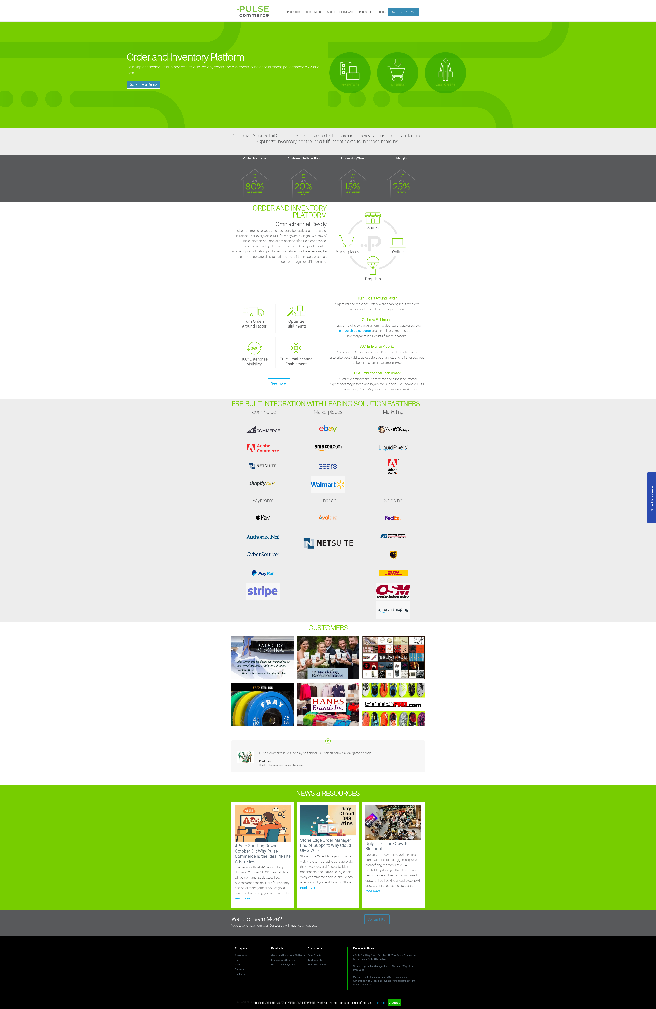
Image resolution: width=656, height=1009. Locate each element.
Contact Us (376, 919)
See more (278, 383)
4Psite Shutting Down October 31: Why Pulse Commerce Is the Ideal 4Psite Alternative (263, 853)
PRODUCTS (293, 12)
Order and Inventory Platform (288, 955)
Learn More (380, 1002)
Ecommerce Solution (283, 960)
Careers (239, 969)
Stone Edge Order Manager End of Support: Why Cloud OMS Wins (325, 845)
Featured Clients (317, 964)
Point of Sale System (283, 964)
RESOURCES (366, 12)
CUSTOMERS (313, 12)
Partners (240, 974)
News (238, 964)
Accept (394, 1002)
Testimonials (315, 960)
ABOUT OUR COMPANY (340, 12)
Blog (237, 960)
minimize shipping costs (353, 331)
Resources (241, 955)
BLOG (382, 12)
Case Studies (315, 955)
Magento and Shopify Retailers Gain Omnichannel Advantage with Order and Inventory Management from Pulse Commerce (384, 981)
